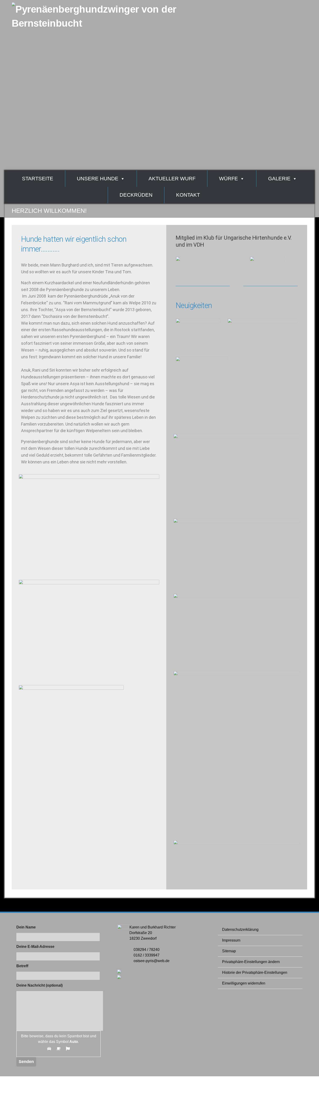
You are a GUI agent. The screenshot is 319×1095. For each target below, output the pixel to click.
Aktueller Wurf (172, 178)
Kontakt (188, 195)
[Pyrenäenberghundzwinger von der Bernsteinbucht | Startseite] (108, 31)
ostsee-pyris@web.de (152, 961)
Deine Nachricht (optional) (39, 985)
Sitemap (229, 951)
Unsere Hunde (97, 178)
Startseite (37, 178)
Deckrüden (136, 195)
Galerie (279, 178)
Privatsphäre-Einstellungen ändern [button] (251, 962)
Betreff (22, 966)
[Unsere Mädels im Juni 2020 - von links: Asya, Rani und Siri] (236, 521)
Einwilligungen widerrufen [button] (243, 983)
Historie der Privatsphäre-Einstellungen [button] (254, 972)
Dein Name (26, 927)
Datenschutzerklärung (240, 929)
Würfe (228, 178)
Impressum (231, 940)
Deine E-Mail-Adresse (35, 947)
